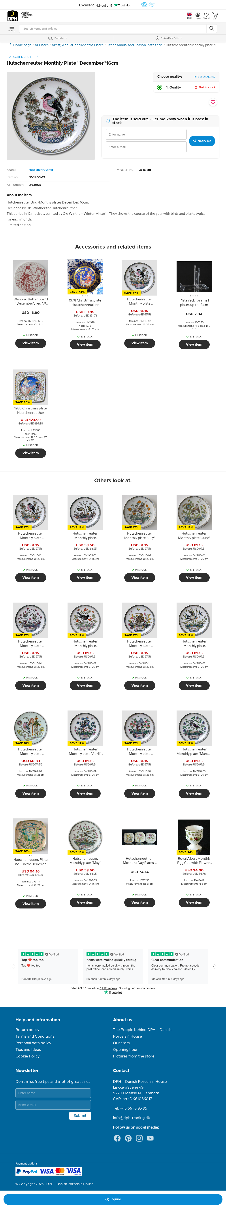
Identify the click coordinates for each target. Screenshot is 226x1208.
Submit (80, 1116)
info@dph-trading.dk (131, 1118)
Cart (215, 19)
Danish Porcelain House (25, 15)
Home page (22, 45)
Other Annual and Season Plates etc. (135, 45)
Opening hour (125, 1050)
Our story (121, 1043)
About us (122, 1020)
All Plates (42, 45)
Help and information (37, 1020)
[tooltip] (30, 302)
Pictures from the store (133, 1056)
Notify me (204, 141)
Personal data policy (33, 1043)
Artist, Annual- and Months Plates (78, 45)
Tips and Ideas (28, 1050)
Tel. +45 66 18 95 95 (130, 1108)
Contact (121, 1071)
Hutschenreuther (41, 169)
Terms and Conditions (34, 1036)
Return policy (27, 1030)
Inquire (116, 1199)
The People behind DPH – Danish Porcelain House (142, 1033)
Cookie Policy (27, 1056)
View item (30, 343)
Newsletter (27, 1071)
